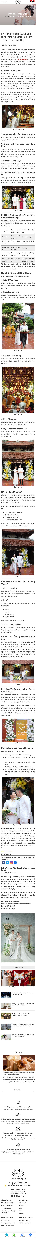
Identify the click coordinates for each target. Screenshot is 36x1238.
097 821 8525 (21, 1184)
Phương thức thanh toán (8, 1223)
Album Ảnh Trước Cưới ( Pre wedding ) (9, 1211)
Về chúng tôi (22, 1203)
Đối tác (21, 1208)
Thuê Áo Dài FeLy (6, 1208)
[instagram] (19, 1196)
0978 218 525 (10, 906)
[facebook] (12, 1196)
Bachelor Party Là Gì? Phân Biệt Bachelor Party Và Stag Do (21, 1014)
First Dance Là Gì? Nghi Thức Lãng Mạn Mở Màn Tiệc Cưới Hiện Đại (23, 1004)
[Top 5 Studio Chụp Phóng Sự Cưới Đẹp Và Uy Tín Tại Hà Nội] (18, 978)
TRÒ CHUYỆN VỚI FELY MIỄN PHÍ (22, 1185)
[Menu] (3, 2)
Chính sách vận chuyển (7, 1225)
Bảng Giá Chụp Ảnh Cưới (8, 1203)
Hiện (14, 45)
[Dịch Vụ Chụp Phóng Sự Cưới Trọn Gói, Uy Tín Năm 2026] (6, 995)
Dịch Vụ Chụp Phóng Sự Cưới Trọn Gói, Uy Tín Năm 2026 (22, 993)
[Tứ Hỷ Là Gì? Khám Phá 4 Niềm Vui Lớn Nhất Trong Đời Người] (6, 1037)
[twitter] (15, 1196)
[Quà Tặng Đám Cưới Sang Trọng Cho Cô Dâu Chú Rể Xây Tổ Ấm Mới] (18, 1063)
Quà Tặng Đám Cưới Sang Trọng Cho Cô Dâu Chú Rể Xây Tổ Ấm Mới (16, 1073)
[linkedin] (17, 1196)
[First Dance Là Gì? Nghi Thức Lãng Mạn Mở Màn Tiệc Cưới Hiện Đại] (6, 1005)
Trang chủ (7, 16)
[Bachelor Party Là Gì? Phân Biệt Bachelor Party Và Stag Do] (6, 1016)
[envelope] (23, 1196)
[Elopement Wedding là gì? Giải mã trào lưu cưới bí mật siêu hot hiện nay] (6, 1026)
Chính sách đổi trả (6, 1220)
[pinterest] (21, 1196)
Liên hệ (21, 1213)
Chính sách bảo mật (24, 1223)
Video (21, 1211)
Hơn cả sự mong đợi (19, 1179)
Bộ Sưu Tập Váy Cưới (7, 1205)
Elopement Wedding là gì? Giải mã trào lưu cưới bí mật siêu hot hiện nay (23, 1025)
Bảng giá (21, 1205)
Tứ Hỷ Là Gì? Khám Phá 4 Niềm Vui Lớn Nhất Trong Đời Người (23, 1035)
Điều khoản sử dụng (24, 1220)
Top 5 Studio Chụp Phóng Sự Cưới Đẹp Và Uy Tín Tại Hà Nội (17, 987)
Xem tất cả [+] (18, 1089)
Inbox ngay (11, 908)
